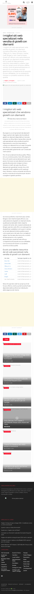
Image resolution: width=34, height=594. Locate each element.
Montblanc (15, 563)
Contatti (3, 585)
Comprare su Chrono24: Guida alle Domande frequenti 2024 (16, 380)
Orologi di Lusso (10, 32)
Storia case (26, 564)
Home (4, 32)
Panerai (25, 553)
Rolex (24, 559)
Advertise (4, 584)
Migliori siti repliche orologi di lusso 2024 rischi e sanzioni (16, 537)
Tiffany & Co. (7, 266)
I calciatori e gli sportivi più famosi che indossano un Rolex (15, 467)
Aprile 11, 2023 (21, 80)
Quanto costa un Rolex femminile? (10, 527)
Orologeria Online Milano (17, 590)
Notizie (6, 387)
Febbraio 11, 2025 (9, 361)
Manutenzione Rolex (16, 560)
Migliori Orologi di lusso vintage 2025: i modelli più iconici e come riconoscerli (16, 357)
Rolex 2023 (26, 561)
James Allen (7, 263)
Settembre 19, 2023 (9, 448)
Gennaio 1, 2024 (8, 404)
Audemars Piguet (4, 555)
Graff (5, 274)
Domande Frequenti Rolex (5, 569)
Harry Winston (8, 268)
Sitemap (21, 584)
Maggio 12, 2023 (8, 470)
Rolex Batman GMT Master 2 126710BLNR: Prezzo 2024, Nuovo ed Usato (16, 422)
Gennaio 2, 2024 (8, 382)
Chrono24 (7, 366)
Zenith (25, 570)
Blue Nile (6, 261)
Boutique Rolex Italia (5, 559)
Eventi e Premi (16, 553)
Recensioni (7, 409)
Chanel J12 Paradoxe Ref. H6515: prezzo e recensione (14, 445)
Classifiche (17, 32)
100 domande (5, 553)
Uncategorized (27, 568)
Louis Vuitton (16, 557)
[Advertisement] (17, 195)
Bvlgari (6, 276)
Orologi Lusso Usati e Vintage (12, 344)
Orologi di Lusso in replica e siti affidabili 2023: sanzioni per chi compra (14, 400)
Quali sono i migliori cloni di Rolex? (10, 530)
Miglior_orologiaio (10, 80)
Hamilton (14, 555)
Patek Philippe (27, 555)
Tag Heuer (26, 566)
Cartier (6, 271)
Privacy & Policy (13, 584)
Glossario (28, 584)
